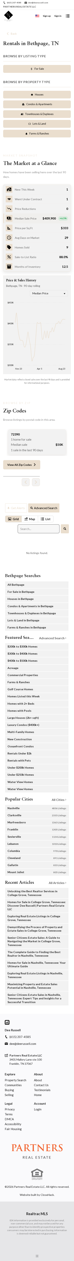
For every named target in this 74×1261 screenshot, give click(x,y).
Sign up (47, 15)
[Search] (65, 528)
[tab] (13, 519)
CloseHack (47, 1194)
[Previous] (26, 482)
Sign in (57, 15)
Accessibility (13, 1124)
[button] (37, 218)
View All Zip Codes (19, 464)
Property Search (15, 1080)
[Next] (36, 482)
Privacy (10, 1109)
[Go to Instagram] (7, 1022)
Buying (9, 1090)
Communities (13, 1085)
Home (38, 1095)
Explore (10, 1074)
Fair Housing (13, 1129)
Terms (9, 1114)
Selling (9, 1095)
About (38, 1074)
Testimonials (42, 1090)
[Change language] (37, 16)
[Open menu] (68, 16)
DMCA (9, 1119)
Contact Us (41, 1085)
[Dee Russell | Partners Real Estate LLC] (37, 1152)
